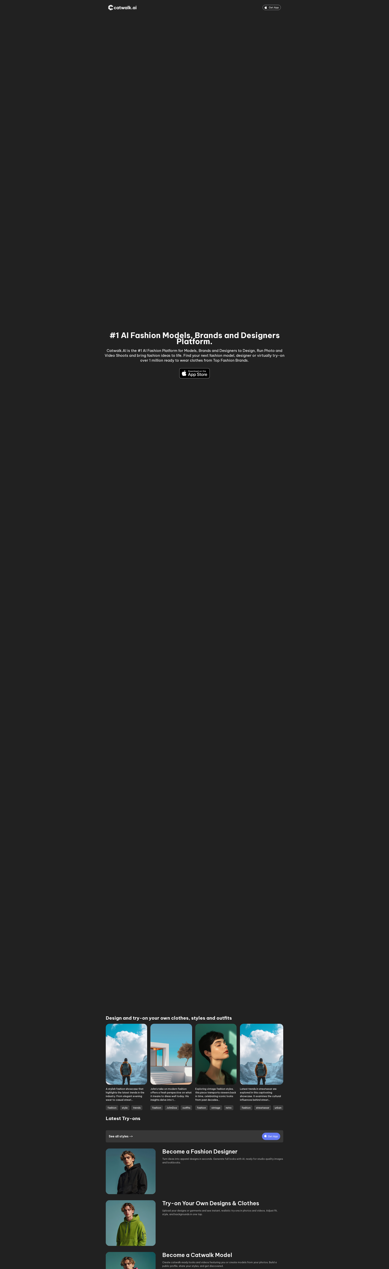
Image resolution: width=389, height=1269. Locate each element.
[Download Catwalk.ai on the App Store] (194, 373)
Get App (274, 7)
